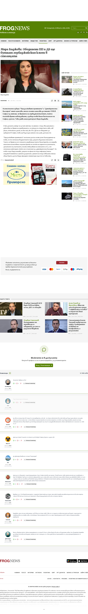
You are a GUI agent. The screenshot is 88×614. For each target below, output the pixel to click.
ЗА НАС (49, 579)
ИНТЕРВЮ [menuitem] (25, 41)
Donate (61, 263)
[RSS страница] (87, 32)
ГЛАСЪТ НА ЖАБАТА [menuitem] (14, 41)
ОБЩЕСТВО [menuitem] (34, 41)
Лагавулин (8, 386)
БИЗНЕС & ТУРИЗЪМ (73, 573)
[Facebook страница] (81, 32)
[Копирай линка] (52, 100)
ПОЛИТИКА (4, 100)
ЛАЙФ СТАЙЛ (84, 573)
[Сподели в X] (58, 100)
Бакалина (8, 482)
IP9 (8, 463)
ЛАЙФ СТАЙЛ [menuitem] (83, 41)
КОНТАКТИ (56, 579)
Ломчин (8, 520)
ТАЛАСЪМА (8, 501)
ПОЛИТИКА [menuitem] (43, 41)
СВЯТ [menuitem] (50, 41)
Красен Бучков (9, 160)
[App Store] (83, 561)
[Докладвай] (21, 383)
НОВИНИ (17, 573)
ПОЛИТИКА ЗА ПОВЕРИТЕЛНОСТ (78, 579)
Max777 (8, 443)
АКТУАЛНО (38, 573)
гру (8, 405)
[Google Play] (72, 561)
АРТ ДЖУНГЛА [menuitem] (58, 41)
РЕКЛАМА (64, 579)
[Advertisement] (44, 10)
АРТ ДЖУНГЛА (61, 573)
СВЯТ (53, 573)
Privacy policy (55, 587)
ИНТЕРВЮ (31, 573)
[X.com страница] (84, 32)
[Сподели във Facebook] (55, 100)
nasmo (8, 424)
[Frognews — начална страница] (10, 561)
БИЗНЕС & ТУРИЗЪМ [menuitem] (70, 41)
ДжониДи (8, 539)
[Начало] (78, 32)
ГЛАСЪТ (23, 573)
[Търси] (86, 28)
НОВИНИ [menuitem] (3, 41)
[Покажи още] (44, 609)
